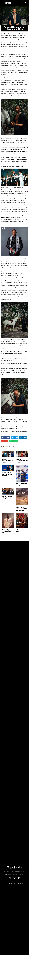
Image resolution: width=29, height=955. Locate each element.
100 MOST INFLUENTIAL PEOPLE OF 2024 (22, 461)
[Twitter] (14, 878)
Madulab (21, 883)
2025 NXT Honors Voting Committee (7, 497)
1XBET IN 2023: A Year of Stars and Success (7, 474)
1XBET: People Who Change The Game (21, 484)
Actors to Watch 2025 (21, 530)
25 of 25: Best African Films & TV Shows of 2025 (21, 509)
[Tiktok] (18, 878)
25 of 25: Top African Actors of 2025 (7, 531)
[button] (5, 437)
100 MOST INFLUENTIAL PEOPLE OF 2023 (7, 461)
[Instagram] (10, 878)
